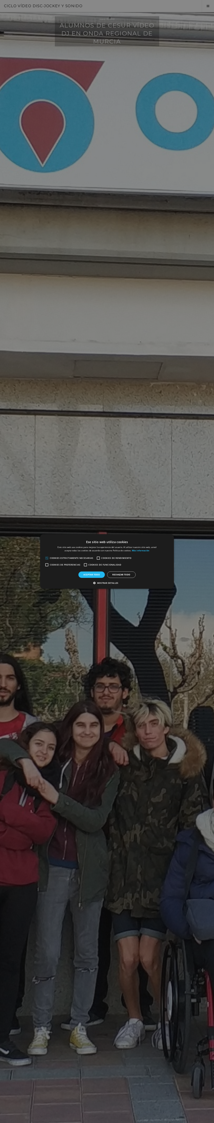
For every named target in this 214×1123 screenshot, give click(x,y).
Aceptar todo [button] (91, 574)
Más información (140, 550)
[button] (107, 583)
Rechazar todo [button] (121, 574)
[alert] (107, 561)
